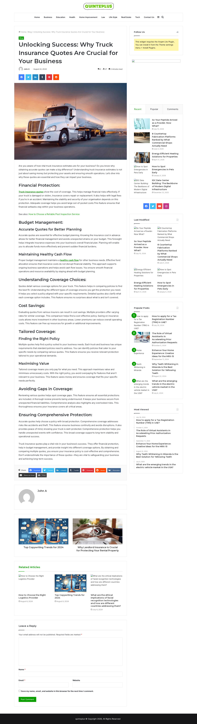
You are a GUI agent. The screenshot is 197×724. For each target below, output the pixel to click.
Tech (137, 17)
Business (48, 17)
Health (72, 17)
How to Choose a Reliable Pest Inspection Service (54, 214)
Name (22, 669)
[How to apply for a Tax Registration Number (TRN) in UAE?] (142, 322)
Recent (137, 109)
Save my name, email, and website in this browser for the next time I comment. (57, 691)
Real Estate (126, 17)
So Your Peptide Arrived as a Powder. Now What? (164, 123)
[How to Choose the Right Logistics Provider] (34, 583)
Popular (154, 109)
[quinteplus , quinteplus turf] (98, 6)
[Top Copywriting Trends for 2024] (70, 583)
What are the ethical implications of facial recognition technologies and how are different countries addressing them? (106, 600)
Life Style (113, 17)
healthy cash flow (69, 260)
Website (76, 680)
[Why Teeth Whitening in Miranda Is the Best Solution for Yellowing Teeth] (142, 368)
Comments (172, 109)
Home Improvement (88, 17)
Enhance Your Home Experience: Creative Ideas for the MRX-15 (163, 353)
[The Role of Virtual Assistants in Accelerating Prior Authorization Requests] (142, 337)
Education (60, 17)
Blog (30, 32)
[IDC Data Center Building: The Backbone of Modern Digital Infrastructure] (142, 186)
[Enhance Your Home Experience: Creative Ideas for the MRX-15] (142, 354)
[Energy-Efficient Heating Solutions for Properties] (142, 157)
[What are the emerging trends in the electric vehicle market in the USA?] (142, 387)
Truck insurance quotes (31, 191)
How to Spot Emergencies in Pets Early (163, 169)
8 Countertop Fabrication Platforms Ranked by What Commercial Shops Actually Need (164, 139)
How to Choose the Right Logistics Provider (32, 596)
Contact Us (149, 17)
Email (22, 680)
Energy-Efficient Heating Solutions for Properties (143, 285)
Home (37, 17)
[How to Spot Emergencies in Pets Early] (142, 170)
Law (103, 17)
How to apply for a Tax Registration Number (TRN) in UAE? (164, 319)
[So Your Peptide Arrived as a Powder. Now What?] (142, 123)
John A (27, 69)
